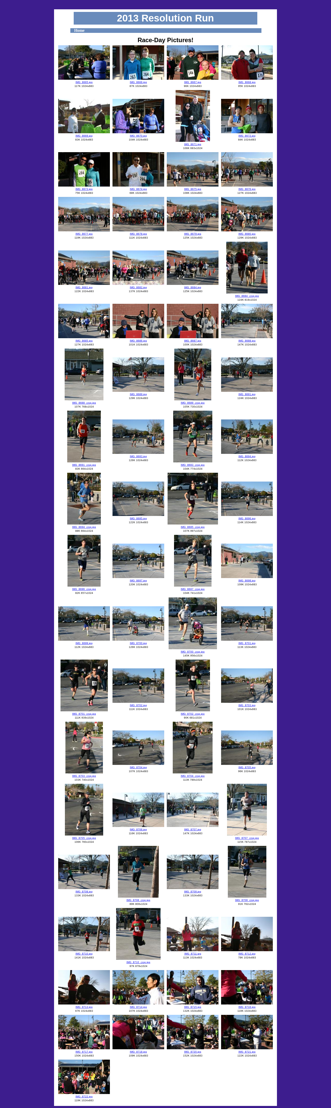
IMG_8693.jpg (138, 456)
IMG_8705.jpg (246, 767)
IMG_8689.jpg (138, 394)
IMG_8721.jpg (246, 1051)
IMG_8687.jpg (192, 340)
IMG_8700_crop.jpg (193, 651)
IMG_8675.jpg (192, 189)
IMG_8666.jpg (138, 82)
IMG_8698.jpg (246, 580)
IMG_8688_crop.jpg (84, 402)
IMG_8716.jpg (246, 1007)
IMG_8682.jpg (138, 287)
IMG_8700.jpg (138, 643)
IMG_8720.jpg (192, 1051)
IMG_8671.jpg (192, 144)
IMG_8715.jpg (192, 1007)
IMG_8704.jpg (138, 767)
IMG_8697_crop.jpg (193, 589)
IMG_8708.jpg (84, 891)
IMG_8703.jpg (246, 705)
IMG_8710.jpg (84, 953)
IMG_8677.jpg (84, 233)
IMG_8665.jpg (84, 82)
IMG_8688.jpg (246, 340)
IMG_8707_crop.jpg (247, 838)
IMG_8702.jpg (138, 705)
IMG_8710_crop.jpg (138, 962)
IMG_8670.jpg (138, 135)
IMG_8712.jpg (246, 953)
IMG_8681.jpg (84, 287)
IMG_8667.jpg (192, 82)
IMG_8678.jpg (138, 233)
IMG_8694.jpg (246, 456)
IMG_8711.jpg (192, 953)
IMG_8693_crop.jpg (193, 464)
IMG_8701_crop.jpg (84, 713)
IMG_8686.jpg (138, 340)
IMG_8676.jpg (246, 189)
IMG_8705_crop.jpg (84, 838)
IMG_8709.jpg (192, 891)
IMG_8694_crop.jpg (84, 527)
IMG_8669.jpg (84, 135)
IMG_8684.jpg (192, 287)
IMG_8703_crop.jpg (84, 775)
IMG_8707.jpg (192, 829)
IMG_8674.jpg (138, 189)
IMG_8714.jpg (138, 1007)
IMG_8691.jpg (246, 394)
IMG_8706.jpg (138, 829)
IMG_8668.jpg (246, 82)
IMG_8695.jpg (138, 518)
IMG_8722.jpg (84, 1096)
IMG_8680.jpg (246, 233)
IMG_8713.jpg (84, 1007)
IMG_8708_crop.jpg (138, 900)
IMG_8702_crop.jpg (193, 713)
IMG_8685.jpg (84, 340)
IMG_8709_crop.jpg (247, 900)
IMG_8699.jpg (84, 643)
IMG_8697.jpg (138, 580)
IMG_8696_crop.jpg (84, 589)
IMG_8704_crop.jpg (193, 775)
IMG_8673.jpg (84, 189)
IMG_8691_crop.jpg (84, 464)
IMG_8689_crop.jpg (193, 402)
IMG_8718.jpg (138, 1051)
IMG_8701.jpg (246, 643)
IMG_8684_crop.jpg (247, 295)
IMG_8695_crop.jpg (193, 527)
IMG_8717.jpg (84, 1051)
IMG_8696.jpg (246, 518)
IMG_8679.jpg (192, 233)
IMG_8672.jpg (246, 135)
